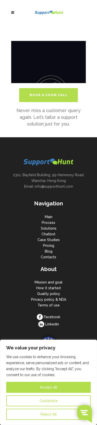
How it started (48, 288)
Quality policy (48, 294)
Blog (48, 251)
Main (48, 217)
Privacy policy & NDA (48, 299)
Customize (49, 401)
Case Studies (49, 240)
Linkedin (52, 324)
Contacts (48, 257)
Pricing (48, 246)
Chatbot (48, 234)
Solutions (48, 228)
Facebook (52, 317)
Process (48, 223)
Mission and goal (48, 282)
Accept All (48, 387)
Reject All (49, 414)
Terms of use (49, 305)
